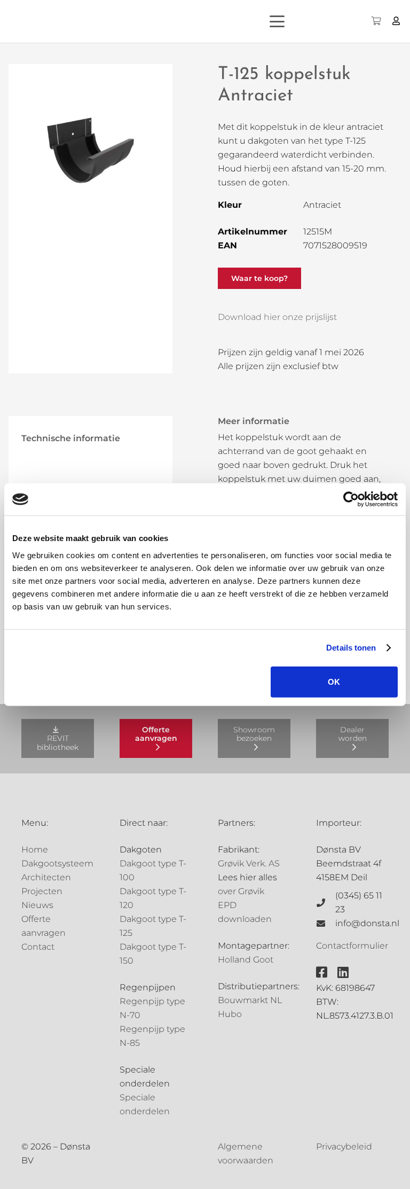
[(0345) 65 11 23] (325, 902)
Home (34, 849)
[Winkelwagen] (375, 21)
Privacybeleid (344, 1146)
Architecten (46, 877)
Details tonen (351, 647)
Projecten (41, 891)
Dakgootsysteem (57, 863)
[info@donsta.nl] (325, 923)
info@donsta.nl (367, 923)
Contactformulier (352, 946)
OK (334, 681)
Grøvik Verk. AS (249, 863)
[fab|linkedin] (343, 972)
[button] (296, 21)
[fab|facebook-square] (321, 972)
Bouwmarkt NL (250, 1000)
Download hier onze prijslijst (277, 317)
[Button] (396, 21)
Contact (37, 947)
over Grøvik (241, 891)
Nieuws (37, 905)
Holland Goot (245, 960)
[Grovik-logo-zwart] (117, 21)
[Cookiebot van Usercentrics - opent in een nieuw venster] (351, 499)
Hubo (230, 1014)
